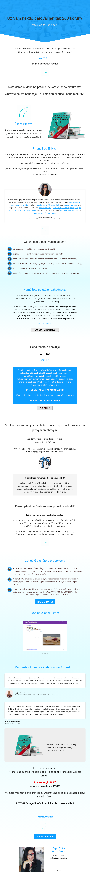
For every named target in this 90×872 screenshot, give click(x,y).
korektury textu (74, 202)
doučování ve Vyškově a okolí (48, 205)
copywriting (24, 205)
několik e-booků (45, 208)
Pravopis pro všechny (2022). (45, 213)
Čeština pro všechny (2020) (69, 210)
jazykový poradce (70, 205)
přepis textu (14, 205)
